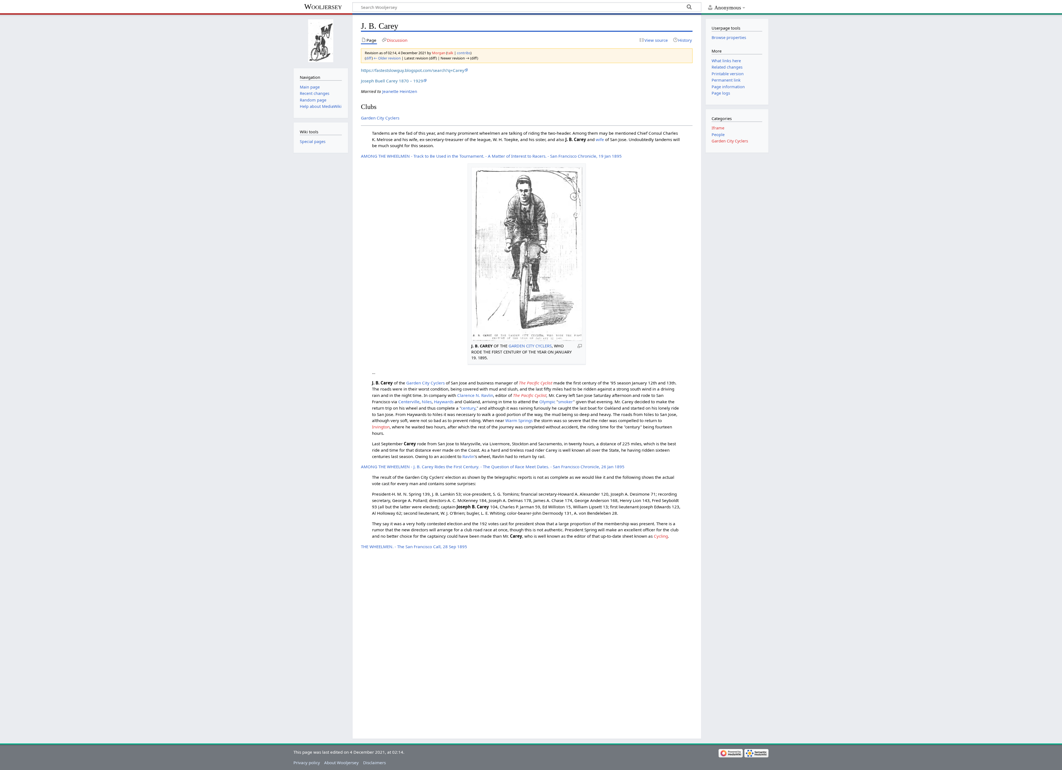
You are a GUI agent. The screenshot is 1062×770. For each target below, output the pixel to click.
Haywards (444, 401)
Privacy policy (306, 762)
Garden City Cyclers (380, 118)
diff (369, 58)
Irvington (381, 427)
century (468, 408)
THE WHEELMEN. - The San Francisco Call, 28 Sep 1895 (414, 546)
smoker (565, 401)
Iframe (718, 128)
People (718, 134)
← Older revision (387, 58)
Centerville (409, 401)
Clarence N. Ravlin (475, 395)
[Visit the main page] (321, 41)
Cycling (661, 536)
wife (600, 139)
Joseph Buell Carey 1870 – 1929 (392, 81)
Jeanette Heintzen (399, 91)
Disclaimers (374, 762)
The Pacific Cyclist (535, 383)
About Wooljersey (341, 762)
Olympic (547, 401)
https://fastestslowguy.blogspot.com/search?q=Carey (412, 70)
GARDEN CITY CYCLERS (530, 345)
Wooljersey (323, 6)
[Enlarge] (579, 345)
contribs (463, 52)
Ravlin (468, 456)
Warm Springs (519, 420)
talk (450, 52)
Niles (427, 401)
